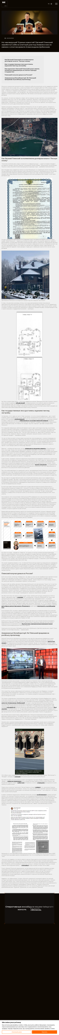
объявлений (20, 403)
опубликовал (42, 794)
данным (17, 776)
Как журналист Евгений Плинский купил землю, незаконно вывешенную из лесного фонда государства (22, 70)
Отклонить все (17, 1032)
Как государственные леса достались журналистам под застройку (19, 65)
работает (21, 782)
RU (49, 3)
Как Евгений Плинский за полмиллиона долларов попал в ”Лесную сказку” (19, 60)
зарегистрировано (14, 781)
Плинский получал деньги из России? (18, 75)
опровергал (11, 707)
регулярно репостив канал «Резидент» (16, 606)
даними (20, 597)
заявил (38, 787)
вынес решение (41, 464)
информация (19, 419)
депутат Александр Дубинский (13, 703)
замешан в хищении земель (35, 448)
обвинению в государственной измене (34, 420)
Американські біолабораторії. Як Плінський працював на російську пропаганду (20, 78)
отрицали (41, 782)
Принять (44, 1032)
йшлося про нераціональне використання (37, 624)
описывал (25, 865)
